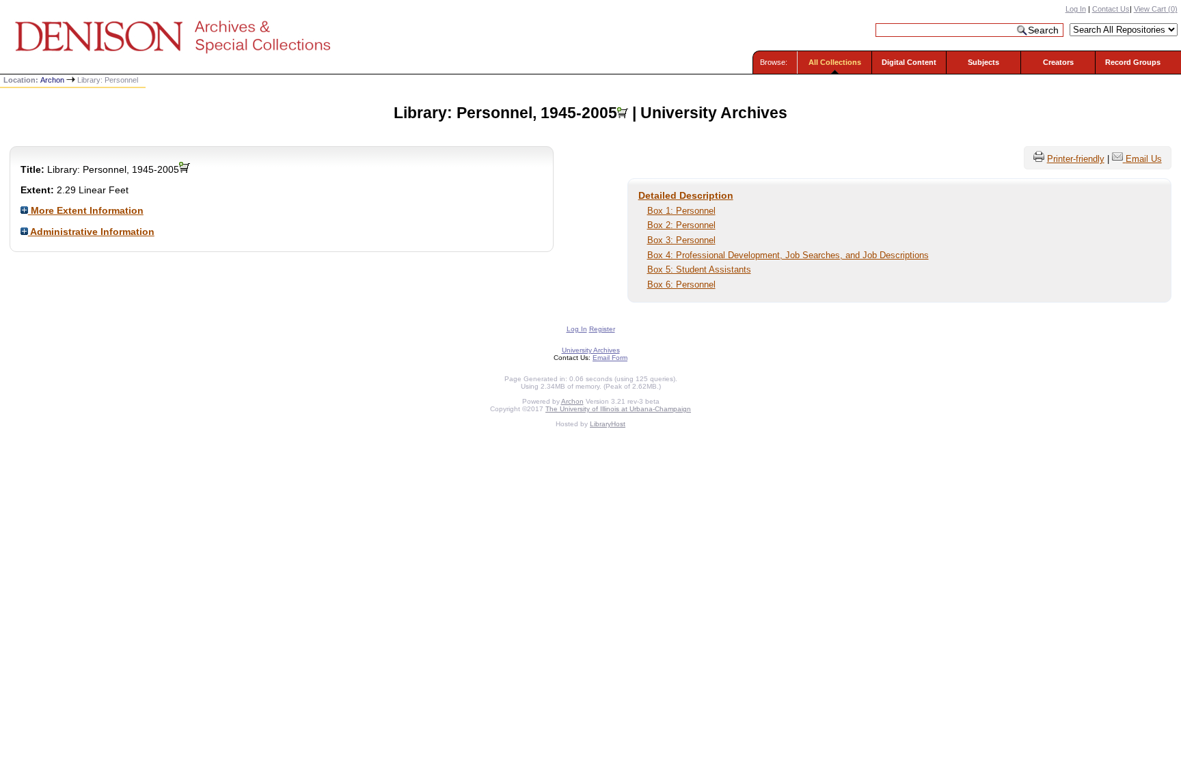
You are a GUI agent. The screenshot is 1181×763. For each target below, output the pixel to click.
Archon (52, 80)
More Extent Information (86, 210)
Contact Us (1111, 9)
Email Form (610, 357)
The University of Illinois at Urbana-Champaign (618, 409)
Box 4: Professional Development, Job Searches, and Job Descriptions (788, 255)
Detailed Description (685, 195)
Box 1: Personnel (681, 211)
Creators (1058, 62)
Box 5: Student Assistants (699, 269)
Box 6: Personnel (681, 284)
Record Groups (1132, 62)
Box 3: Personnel (681, 240)
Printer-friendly (1075, 159)
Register (602, 329)
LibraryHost (607, 424)
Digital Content (909, 62)
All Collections (835, 62)
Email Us (1144, 159)
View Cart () (1156, 9)
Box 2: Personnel (681, 225)
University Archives (591, 350)
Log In (1075, 9)
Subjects (983, 62)
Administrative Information (91, 231)
